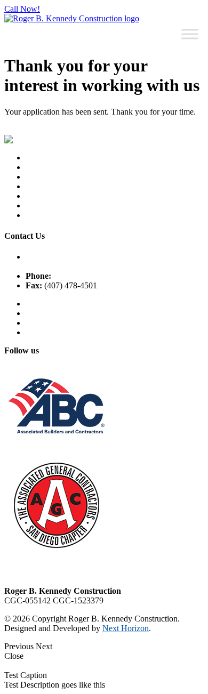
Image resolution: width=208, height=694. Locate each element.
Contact (39, 186)
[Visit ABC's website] (56, 453)
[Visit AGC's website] (56, 548)
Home (36, 157)
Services (40, 195)
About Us (42, 167)
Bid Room (43, 215)
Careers (38, 176)
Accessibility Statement (65, 322)
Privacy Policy (50, 313)
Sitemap (39, 303)
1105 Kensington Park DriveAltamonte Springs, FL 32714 (76, 261)
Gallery (38, 205)
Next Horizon (125, 628)
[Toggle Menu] (189, 34)
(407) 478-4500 (79, 275)
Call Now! (22, 8)
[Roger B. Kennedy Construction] (71, 18)
